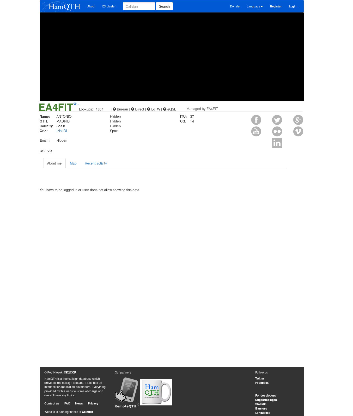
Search (164, 6)
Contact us (51, 403)
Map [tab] (73, 163)
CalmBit (87, 412)
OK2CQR (70, 372)
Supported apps (266, 400)
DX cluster (109, 6)
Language (253, 6)
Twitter (259, 378)
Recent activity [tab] (96, 163)
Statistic (261, 404)
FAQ (67, 403)
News (79, 403)
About (91, 6)
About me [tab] (54, 163)
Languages (262, 412)
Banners (261, 408)
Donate (235, 6)
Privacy (93, 403)
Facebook (262, 382)
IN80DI (61, 130)
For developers (265, 395)
